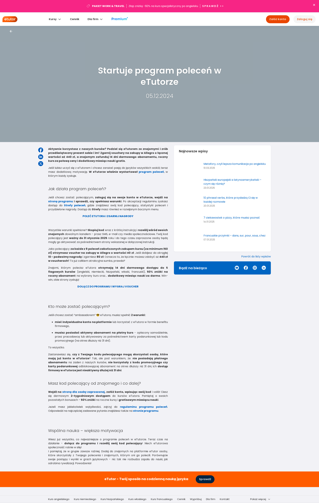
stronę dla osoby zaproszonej (83, 392)
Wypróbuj (196, 499)
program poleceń (151, 172)
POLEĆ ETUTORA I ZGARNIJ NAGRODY (108, 216)
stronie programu (145, 411)
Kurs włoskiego (137, 499)
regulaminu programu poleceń (143, 407)
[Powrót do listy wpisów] (11, 31)
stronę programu (60, 201)
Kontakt (225, 499)
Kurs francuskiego (162, 499)
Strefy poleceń (74, 205)
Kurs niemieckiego (85, 499)
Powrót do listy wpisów (256, 256)
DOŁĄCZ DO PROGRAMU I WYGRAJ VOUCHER (108, 286)
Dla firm (210, 499)
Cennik (74, 19)
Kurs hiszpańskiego (112, 499)
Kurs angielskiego (58, 499)
